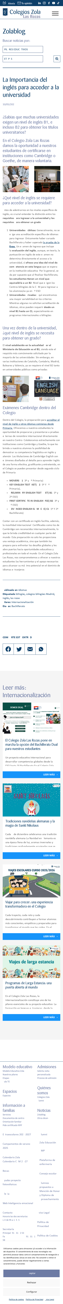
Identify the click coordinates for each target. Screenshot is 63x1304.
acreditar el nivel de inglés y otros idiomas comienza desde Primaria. (31, 424)
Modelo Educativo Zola (13, 1071)
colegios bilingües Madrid (40, 594)
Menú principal (55, 13)
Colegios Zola (43, 1097)
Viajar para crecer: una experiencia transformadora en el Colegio (29, 904)
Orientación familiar (12, 1122)
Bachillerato (18, 606)
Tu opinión (27, 3)
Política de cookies (16, 1300)
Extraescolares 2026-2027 (17, 1134)
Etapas (8, 59)
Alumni (40, 1101)
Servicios (7, 1115)
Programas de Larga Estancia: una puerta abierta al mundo (28, 985)
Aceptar (31, 1273)
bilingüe (20, 594)
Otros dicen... (43, 1118)
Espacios (7, 1095)
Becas (6, 1171)
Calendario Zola (11, 1157)
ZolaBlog (41, 1115)
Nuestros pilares (10, 1074)
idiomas (22, 590)
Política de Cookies (47, 1235)
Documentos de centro (13, 1118)
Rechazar (31, 1282)
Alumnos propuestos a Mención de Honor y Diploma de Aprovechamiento (49, 1191)
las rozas (15, 598)
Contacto (7, 1212)
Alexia (6, 1194)
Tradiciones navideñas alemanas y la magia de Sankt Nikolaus (30, 824)
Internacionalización (23, 602)
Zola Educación (47, 1142)
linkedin (39, 3)
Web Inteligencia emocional (18, 1203)
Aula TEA (7, 1081)
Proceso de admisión (46, 1078)
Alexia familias (9, 3)
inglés (6, 598)
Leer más (49, 775)
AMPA (42, 1150)
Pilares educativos (16, 49)
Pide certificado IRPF (12, 1125)
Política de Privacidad (34, 1300)
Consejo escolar (48, 1173)
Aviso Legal (49, 1300)
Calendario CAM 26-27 (15, 1161)
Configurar (31, 1292)
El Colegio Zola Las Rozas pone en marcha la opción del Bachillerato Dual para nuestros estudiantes (31, 745)
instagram (44, 3)
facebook (49, 3)
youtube (54, 3)
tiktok (58, 3)
